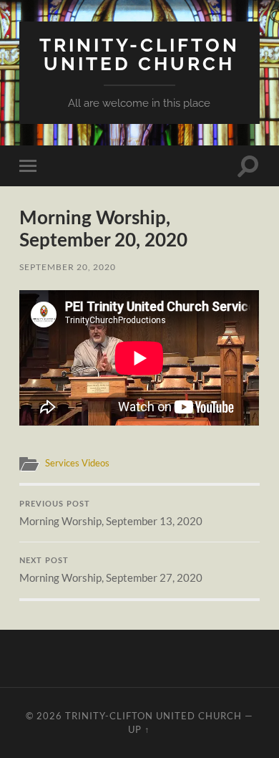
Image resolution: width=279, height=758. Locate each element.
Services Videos (77, 463)
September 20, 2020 (67, 267)
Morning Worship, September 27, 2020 (110, 570)
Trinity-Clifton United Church (139, 54)
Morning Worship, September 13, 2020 (110, 514)
